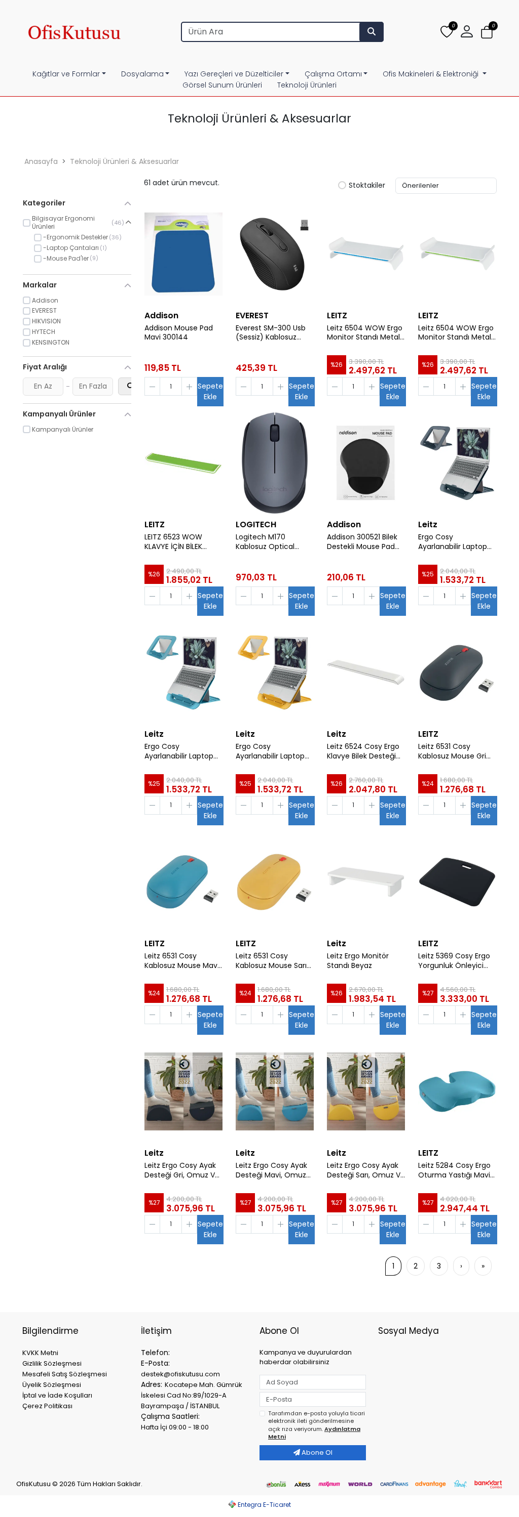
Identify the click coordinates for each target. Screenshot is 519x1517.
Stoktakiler (367, 186)
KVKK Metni (40, 1353)
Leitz (427, 524)
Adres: (151, 1384)
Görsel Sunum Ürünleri (222, 85)
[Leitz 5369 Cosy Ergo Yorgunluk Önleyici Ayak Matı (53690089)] (457, 882)
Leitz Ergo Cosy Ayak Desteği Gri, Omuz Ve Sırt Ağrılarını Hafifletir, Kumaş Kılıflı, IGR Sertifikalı (182, 1170)
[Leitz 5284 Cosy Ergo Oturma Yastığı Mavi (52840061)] (457, 1091)
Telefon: (155, 1352)
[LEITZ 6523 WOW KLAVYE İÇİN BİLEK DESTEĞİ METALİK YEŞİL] (183, 463)
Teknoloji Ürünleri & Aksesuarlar (124, 161)
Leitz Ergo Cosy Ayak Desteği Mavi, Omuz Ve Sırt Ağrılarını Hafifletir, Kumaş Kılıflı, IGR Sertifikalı (274, 1170)
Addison (161, 315)
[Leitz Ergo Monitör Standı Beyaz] (366, 882)
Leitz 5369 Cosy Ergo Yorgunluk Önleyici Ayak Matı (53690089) (454, 961)
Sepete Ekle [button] (210, 391)
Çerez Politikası (47, 1406)
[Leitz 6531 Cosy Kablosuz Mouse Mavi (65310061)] (183, 882)
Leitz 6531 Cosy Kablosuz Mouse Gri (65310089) (452, 751)
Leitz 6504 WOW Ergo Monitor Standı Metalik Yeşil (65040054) (457, 333)
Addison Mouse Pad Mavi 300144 (178, 333)
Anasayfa (41, 161)
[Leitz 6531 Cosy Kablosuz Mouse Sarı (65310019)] (275, 882)
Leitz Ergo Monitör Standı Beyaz (358, 961)
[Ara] (371, 32)
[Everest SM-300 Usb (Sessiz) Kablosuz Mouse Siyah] (275, 254)
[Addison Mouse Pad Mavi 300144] (183, 254)
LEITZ (337, 315)
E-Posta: (155, 1363)
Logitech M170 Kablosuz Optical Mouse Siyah (265, 542)
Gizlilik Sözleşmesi (52, 1363)
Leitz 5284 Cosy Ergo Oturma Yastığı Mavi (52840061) (454, 1170)
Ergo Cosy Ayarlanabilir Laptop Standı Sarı (270, 751)
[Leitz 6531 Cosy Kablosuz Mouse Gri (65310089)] (457, 672)
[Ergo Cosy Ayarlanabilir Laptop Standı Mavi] (183, 672)
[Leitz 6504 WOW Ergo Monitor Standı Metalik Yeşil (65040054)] (457, 254)
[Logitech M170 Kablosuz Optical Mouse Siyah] (275, 463)
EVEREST (252, 315)
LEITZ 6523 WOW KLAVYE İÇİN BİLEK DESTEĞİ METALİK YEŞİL (182, 542)
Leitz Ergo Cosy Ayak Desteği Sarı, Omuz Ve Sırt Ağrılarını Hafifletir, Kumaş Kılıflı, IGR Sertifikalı (366, 1170)
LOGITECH (256, 524)
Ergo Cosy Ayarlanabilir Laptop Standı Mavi (178, 751)
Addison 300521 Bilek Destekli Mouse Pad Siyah (362, 542)
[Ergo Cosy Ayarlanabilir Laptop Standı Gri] (457, 463)
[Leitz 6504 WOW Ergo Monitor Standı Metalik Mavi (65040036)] (366, 254)
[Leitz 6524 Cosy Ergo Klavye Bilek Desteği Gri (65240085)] (366, 672)
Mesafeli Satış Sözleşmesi (64, 1374)
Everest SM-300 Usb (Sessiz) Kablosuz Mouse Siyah (271, 333)
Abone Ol (316, 1452)
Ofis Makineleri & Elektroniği (431, 74)
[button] (486, 32)
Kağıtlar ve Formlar (66, 74)
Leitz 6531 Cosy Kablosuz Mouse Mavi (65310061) (181, 961)
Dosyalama (142, 74)
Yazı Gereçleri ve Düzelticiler (233, 74)
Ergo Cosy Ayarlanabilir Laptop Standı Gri (452, 542)
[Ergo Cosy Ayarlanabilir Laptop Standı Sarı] (275, 672)
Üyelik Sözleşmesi (51, 1384)
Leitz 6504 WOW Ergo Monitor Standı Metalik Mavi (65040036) (366, 333)
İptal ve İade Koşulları (57, 1395)
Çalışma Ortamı (333, 74)
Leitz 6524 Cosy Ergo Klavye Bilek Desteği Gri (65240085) (363, 751)
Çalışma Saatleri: (170, 1416)
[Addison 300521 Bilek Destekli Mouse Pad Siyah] (366, 463)
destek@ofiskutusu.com (180, 1374)
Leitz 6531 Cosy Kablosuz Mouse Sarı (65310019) (271, 961)
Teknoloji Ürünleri (307, 85)
